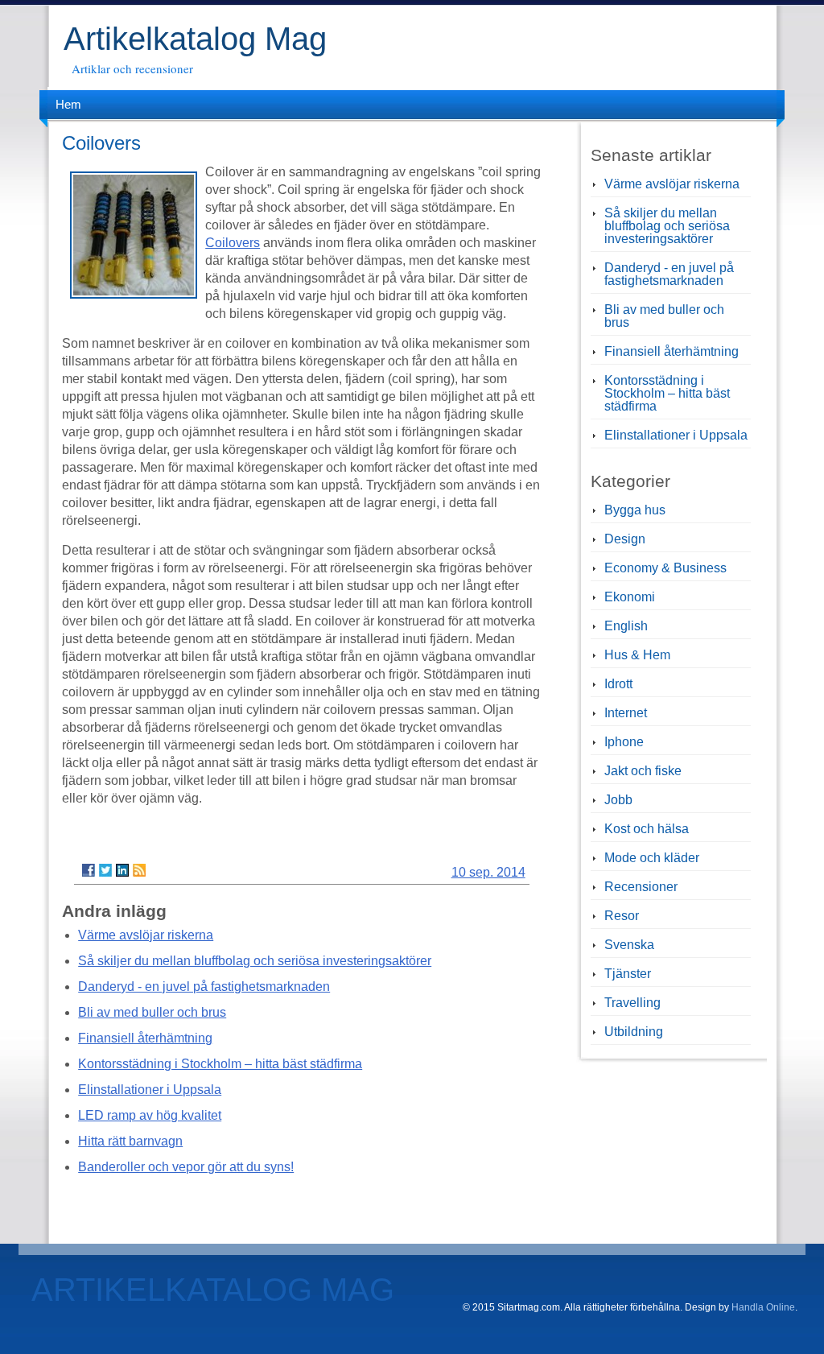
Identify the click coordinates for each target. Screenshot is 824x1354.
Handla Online (763, 1307)
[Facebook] (88, 870)
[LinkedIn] (122, 870)
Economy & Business (665, 568)
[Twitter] (105, 870)
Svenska (629, 945)
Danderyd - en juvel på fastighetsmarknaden (204, 986)
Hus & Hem (637, 655)
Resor (621, 916)
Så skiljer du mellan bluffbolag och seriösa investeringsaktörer (254, 961)
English (626, 626)
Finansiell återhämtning (145, 1038)
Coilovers (232, 243)
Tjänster (627, 973)
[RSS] (139, 870)
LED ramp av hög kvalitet (149, 1115)
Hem (68, 104)
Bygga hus (634, 510)
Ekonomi (629, 597)
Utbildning (633, 1031)
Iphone (624, 742)
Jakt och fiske (643, 771)
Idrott (618, 684)
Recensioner (641, 887)
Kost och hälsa (646, 829)
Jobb (618, 800)
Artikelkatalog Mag (195, 38)
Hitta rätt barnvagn (130, 1141)
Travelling (632, 1002)
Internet (625, 713)
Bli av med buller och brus (152, 1012)
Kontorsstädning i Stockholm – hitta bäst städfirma (220, 1064)
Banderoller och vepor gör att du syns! (186, 1167)
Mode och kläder (651, 858)
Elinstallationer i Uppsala (149, 1089)
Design (624, 539)
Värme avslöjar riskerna (145, 935)
